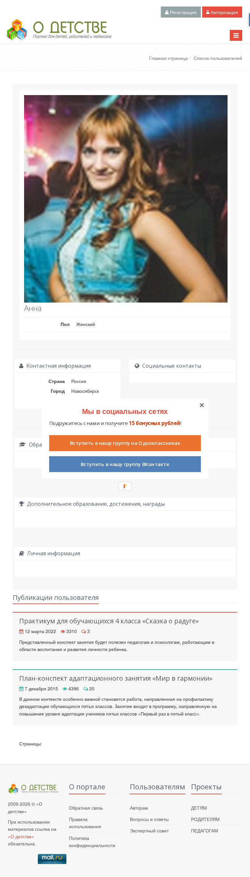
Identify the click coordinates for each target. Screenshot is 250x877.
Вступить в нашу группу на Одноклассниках (125, 443)
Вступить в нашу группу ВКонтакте (125, 463)
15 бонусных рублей (154, 422)
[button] (125, 411)
